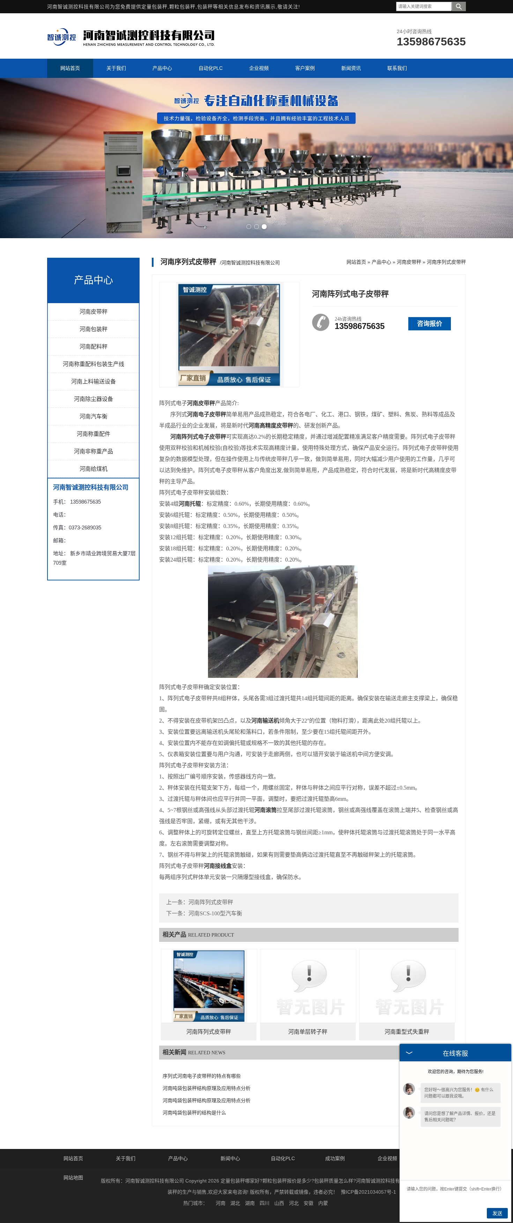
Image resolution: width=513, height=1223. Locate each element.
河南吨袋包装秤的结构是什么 (194, 1112)
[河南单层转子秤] (308, 986)
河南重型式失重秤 (407, 1032)
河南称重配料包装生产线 (93, 364)
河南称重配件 (93, 434)
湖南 (250, 1203)
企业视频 (387, 1158)
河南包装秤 (93, 329)
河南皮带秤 (93, 312)
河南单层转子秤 (307, 1032)
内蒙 (323, 1203)
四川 (264, 1203)
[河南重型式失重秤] (407, 986)
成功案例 (335, 1158)
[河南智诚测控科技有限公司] (131, 48)
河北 (294, 1203)
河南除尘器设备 (93, 399)
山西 (279, 1203)
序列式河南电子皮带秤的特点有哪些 (202, 1076)
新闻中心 (230, 1158)
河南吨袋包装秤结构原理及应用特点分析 (207, 1088)
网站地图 (73, 1177)
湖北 (235, 1203)
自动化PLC (283, 1158)
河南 (220, 1203)
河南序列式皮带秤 (446, 262)
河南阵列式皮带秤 (210, 902)
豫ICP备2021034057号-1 (368, 1192)
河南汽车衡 (93, 416)
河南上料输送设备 (93, 382)
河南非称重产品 (93, 451)
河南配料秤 (93, 347)
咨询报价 (429, 323)
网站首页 (356, 262)
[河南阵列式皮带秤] (209, 986)
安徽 (308, 1203)
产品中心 (381, 262)
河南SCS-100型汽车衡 (215, 913)
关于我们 (125, 1158)
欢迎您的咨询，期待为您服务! (455, 1071)
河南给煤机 (93, 469)
